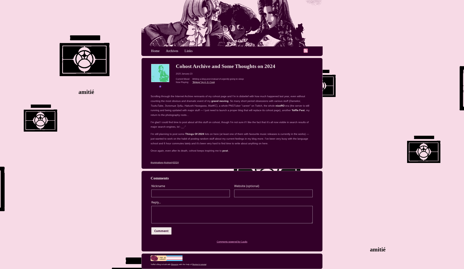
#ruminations (157, 163)
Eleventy (174, 264)
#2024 (175, 163)
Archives (172, 51)
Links (188, 51)
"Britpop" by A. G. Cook (203, 82)
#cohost (168, 163)
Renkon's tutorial (199, 264)
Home (155, 51)
